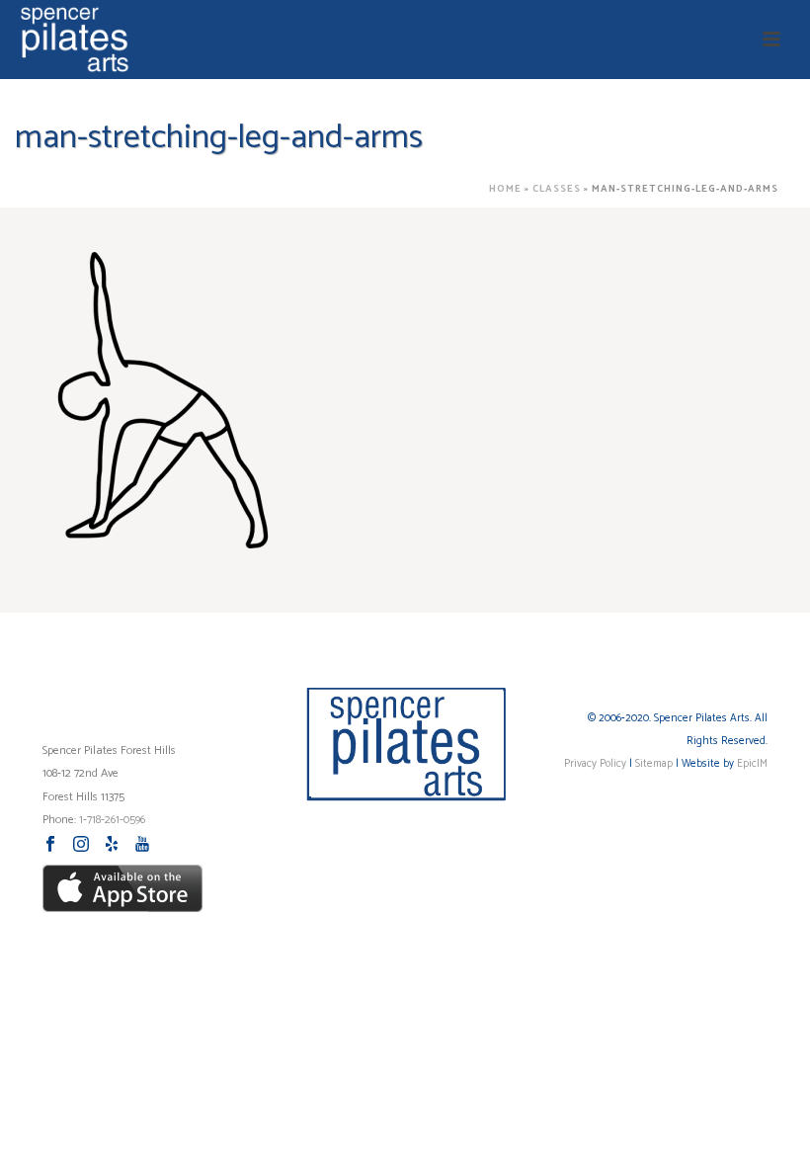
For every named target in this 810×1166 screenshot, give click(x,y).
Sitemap (654, 764)
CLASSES (556, 189)
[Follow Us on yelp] (112, 845)
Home (505, 189)
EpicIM (752, 764)
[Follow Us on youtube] (142, 845)
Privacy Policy (595, 764)
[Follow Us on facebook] (50, 845)
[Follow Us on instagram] (81, 845)
